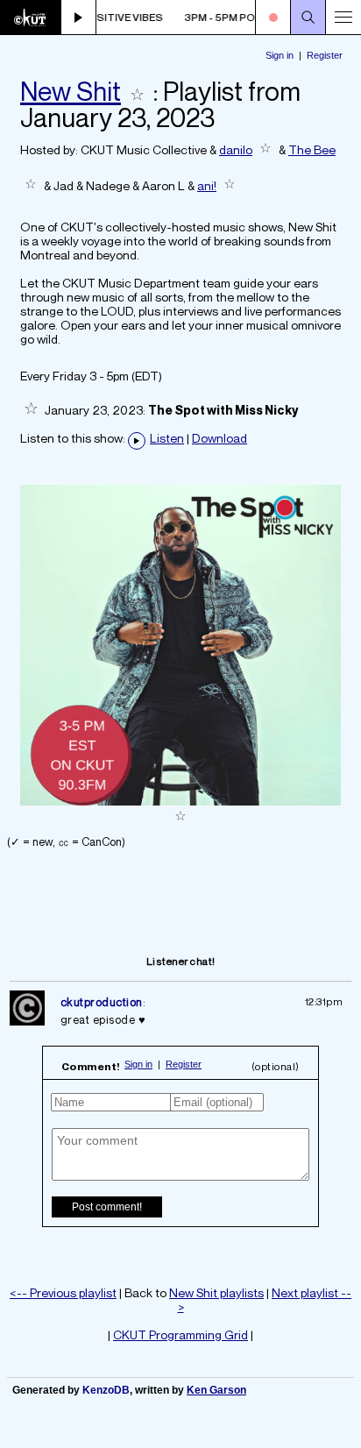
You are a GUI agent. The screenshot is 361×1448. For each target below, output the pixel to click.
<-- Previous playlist (63, 1292)
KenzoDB (106, 1390)
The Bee (312, 149)
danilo (235, 149)
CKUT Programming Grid (180, 1334)
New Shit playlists (216, 1292)
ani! (206, 185)
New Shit (70, 91)
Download (219, 438)
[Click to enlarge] (180, 800)
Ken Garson (216, 1390)
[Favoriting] (137, 91)
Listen (167, 438)
